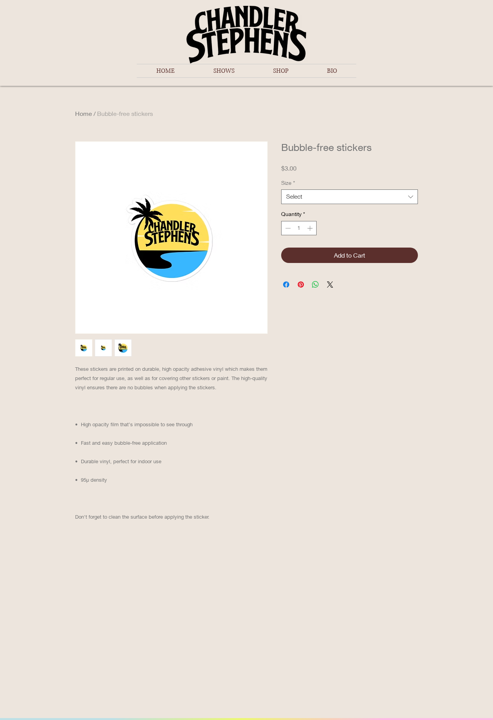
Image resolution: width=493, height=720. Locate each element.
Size (288, 182)
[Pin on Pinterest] (300, 284)
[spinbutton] (299, 228)
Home (83, 113)
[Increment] (310, 228)
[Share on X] (330, 284)
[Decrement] (287, 228)
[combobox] (349, 196)
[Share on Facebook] (286, 284)
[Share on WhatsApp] (315, 284)
